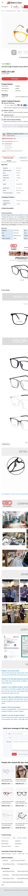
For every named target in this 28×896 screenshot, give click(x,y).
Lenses (16, 846)
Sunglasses (17, 841)
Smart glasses (18, 843)
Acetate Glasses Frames (8, 878)
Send (14, 754)
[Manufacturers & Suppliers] (14, 2)
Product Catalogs (22, 838)
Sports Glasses (4, 843)
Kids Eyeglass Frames (23, 864)
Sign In (3, 151)
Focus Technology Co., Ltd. (18, 890)
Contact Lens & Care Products (18, 860)
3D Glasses (5, 860)
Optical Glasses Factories (8, 871)
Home (2, 10)
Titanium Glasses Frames (8, 864)
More (2, 885)
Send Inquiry (14, 78)
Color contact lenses (6, 846)
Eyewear (19, 10)
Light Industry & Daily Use (11, 10)
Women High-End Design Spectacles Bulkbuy (13, 882)
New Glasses (6, 875)
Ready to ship (4, 841)
